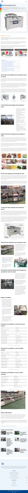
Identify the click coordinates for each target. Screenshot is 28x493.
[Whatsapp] (0, 11)
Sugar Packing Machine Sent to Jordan (10, 433)
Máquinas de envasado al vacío (14, 474)
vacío (9, 414)
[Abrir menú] (26, 1)
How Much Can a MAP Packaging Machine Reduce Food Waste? (23, 440)
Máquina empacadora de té (14, 476)
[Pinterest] (0, 8)
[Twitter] (0, 7)
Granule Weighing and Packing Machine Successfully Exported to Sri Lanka (10, 452)
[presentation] (3, 433)
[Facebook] (0, 4)
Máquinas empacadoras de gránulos (14, 472)
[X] (14, 492)
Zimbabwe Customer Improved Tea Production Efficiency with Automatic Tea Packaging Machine (9, 442)
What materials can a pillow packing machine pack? (23, 434)
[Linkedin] (0, 6)
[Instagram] (15, 492)
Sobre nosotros (14, 482)
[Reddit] (0, 10)
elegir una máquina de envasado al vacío (17, 220)
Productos (14, 481)
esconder (6, 60)
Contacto (14, 483)
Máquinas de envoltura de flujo (14, 473)
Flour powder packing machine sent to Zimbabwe (23, 451)
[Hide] (0, 12)
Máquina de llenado (14, 475)
